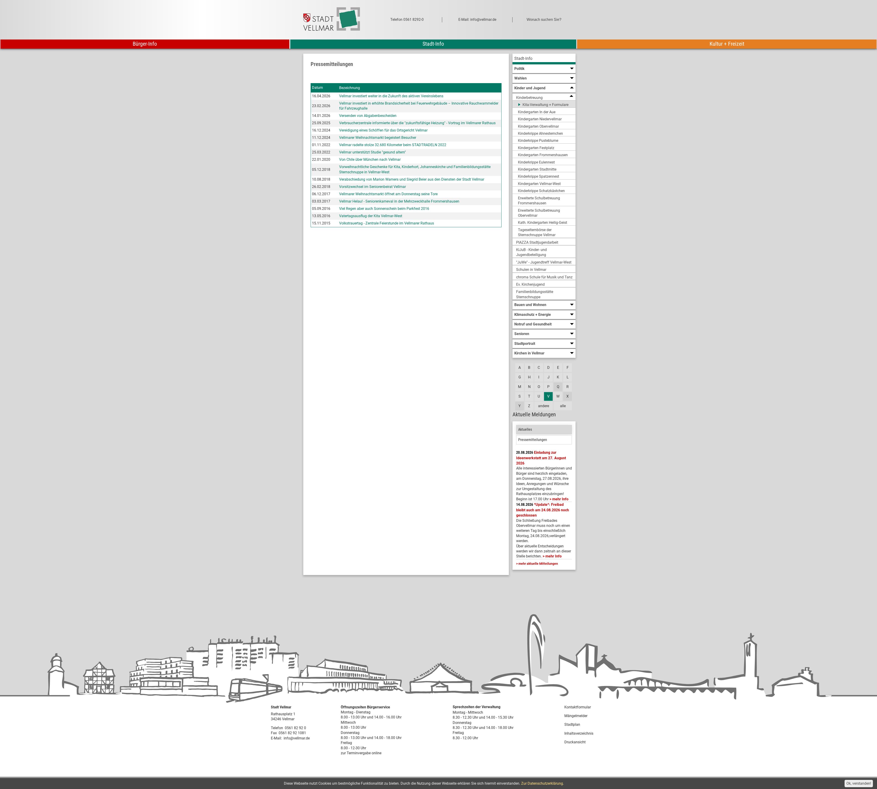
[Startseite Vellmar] (336, 20)
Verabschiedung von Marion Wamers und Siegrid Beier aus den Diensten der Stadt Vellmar (411, 179)
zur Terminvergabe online (361, 753)
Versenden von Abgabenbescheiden (367, 115)
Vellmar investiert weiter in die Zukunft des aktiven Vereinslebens (391, 96)
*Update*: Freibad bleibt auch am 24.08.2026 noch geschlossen (542, 509)
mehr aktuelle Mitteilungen (538, 563)
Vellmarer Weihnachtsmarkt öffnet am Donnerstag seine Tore (388, 194)
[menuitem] (544, 59)
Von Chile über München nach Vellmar (370, 159)
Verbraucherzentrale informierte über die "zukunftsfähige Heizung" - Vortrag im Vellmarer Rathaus (417, 123)
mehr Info (560, 499)
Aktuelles (525, 429)
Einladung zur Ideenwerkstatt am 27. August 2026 (541, 457)
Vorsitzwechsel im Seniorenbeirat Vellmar (372, 187)
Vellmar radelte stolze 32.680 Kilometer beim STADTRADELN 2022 (392, 145)
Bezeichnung (349, 88)
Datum (317, 87)
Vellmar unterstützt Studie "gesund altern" (372, 152)
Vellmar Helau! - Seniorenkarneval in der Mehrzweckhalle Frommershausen (399, 201)
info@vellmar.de (297, 738)
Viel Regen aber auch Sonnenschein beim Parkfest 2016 (384, 208)
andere (543, 406)
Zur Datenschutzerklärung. (542, 783)
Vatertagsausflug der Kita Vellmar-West (370, 216)
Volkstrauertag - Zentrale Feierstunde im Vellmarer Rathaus (386, 223)
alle (563, 406)
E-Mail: (276, 738)
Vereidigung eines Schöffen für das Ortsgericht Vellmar (383, 130)
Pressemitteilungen (532, 440)
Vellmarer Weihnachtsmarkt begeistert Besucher (377, 137)
